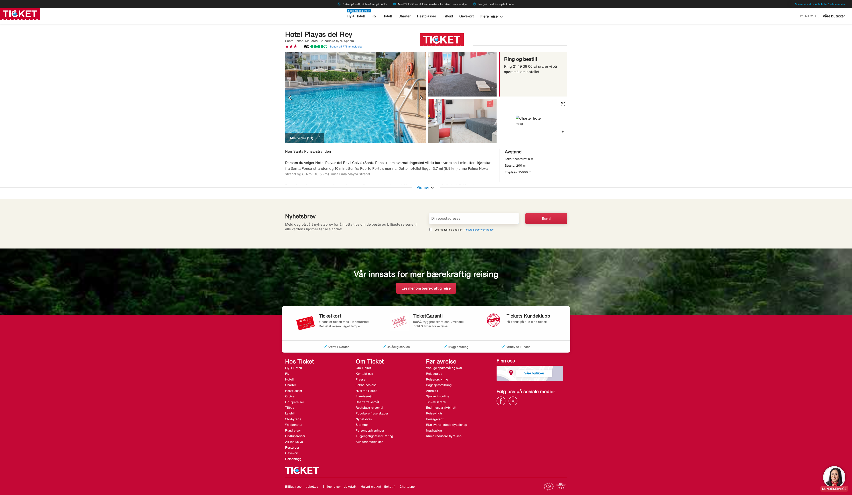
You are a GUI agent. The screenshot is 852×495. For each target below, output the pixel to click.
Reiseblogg (293, 458)
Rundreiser (293, 430)
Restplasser (426, 16)
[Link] (502, 400)
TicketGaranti (436, 402)
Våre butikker (834, 16)
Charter (404, 16)
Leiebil (290, 413)
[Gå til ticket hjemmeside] (20, 13)
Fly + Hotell (356, 16)
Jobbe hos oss (366, 385)
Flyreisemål (364, 396)
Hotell (387, 16)
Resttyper (292, 447)
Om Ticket (363, 367)
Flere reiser (492, 16)
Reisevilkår (434, 413)
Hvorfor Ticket (366, 390)
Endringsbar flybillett (441, 407)
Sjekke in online (437, 396)
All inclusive (294, 441)
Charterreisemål (367, 402)
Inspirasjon (434, 430)
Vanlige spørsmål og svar (444, 367)
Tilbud (448, 16)
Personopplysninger (370, 430)
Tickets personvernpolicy (478, 229)
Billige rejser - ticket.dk (339, 486)
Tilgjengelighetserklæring (374, 436)
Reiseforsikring (437, 379)
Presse (360, 379)
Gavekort (466, 16)
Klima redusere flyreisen (444, 436)
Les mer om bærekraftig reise (426, 288)
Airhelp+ (432, 390)
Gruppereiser (294, 402)
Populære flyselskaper (372, 413)
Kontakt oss (364, 373)
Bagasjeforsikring (439, 385)
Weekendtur (293, 424)
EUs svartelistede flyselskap (446, 424)
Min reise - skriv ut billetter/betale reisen (820, 4)
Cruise (289, 396)
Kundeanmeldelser (369, 441)
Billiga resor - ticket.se (301, 486)
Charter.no (407, 486)
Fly (373, 16)
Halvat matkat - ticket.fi (378, 486)
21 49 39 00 (810, 16)
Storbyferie (293, 419)
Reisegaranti (435, 419)
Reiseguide (434, 373)
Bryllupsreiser (295, 436)
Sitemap (362, 424)
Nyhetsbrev (364, 419)
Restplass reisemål (369, 407)
